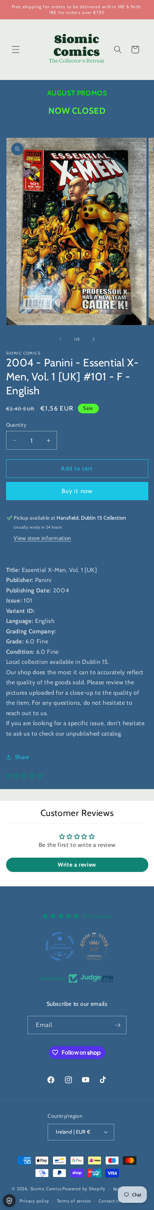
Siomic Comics (46, 1189)
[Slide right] (93, 339)
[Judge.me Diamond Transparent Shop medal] (59, 946)
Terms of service (74, 1201)
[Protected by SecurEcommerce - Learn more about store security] (9, 1200)
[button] (15, 49)
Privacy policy (34, 1201)
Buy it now (77, 490)
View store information (42, 538)
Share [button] (22, 757)
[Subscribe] (117, 1025)
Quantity (16, 425)
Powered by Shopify (83, 1189)
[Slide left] (60, 339)
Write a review (77, 864)
